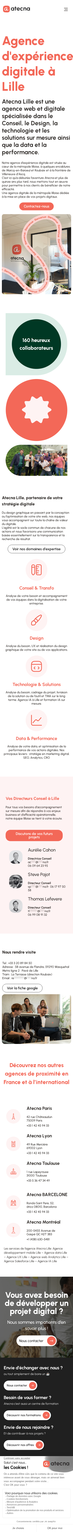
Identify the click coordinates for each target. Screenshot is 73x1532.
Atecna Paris (39, 1108)
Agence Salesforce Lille (19, 1261)
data (34, 746)
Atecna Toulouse (43, 1163)
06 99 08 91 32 (37, 914)
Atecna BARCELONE (47, 1194)
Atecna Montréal (43, 1222)
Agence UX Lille (17, 1257)
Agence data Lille (55, 1252)
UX (33, 646)
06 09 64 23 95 (38, 865)
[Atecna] (16, 8)
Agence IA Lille (47, 1261)
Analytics (36, 757)
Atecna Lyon (39, 1135)
